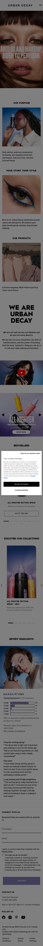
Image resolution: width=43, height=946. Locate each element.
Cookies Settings (21, 490)
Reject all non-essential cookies (30, 453)
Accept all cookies (21, 484)
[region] (21, 473)
